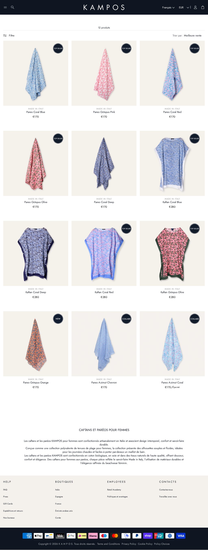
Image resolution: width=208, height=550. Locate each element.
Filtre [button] (11, 35)
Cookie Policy (145, 544)
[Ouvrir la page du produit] (35, 73)
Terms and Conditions (108, 544)
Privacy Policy (129, 544)
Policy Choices (162, 544)
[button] (5, 7)
